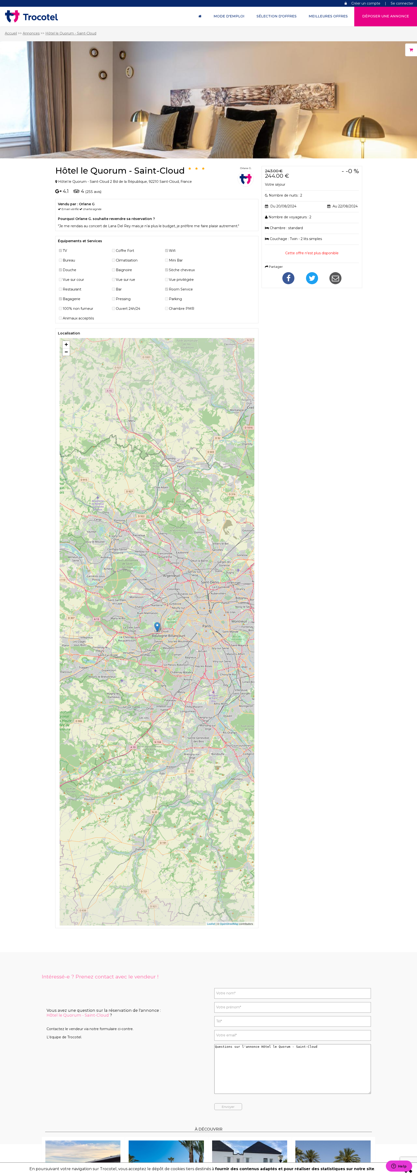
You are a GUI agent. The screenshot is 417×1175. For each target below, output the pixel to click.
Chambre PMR (181, 308)
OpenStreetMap (229, 924)
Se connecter (402, 3)
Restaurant (72, 289)
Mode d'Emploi (229, 16)
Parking (175, 299)
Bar (119, 289)
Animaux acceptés (78, 318)
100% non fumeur (78, 308)
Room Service (181, 289)
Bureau (69, 260)
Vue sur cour (73, 279)
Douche (69, 270)
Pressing (123, 299)
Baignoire (124, 270)
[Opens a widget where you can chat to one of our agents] (399, 1167)
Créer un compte (365, 3)
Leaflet (211, 924)
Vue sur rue (125, 279)
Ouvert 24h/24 (128, 308)
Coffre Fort (125, 250)
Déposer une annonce (385, 16)
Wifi (172, 250)
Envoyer (228, 1107)
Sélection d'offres (277, 16)
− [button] (66, 352)
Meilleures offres (328, 16)
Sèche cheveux (182, 270)
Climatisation (127, 260)
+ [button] (66, 344)
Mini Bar (176, 260)
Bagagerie (71, 299)
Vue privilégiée (181, 279)
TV (65, 250)
